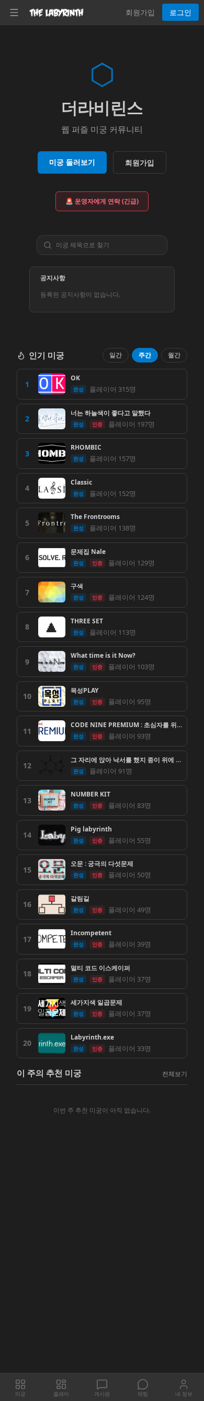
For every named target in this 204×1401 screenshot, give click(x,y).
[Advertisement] (102, 1267)
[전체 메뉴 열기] (14, 12)
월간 (174, 355)
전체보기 (174, 1073)
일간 (115, 355)
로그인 (180, 12)
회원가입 (140, 12)
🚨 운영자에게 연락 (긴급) (102, 201)
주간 (145, 355)
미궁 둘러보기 (72, 162)
